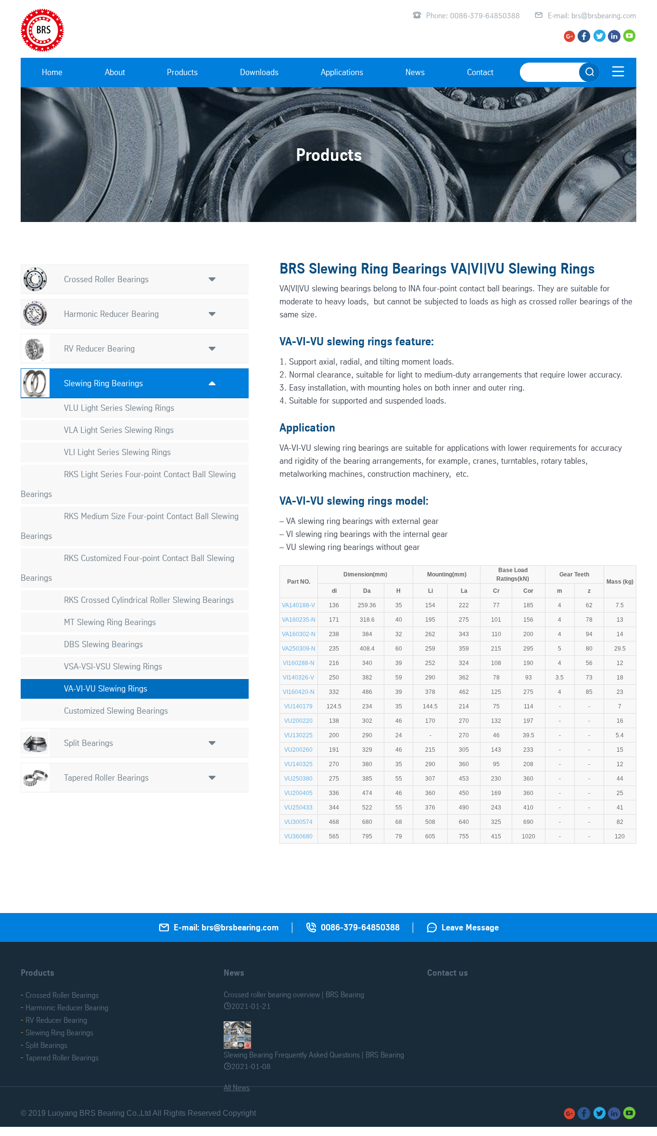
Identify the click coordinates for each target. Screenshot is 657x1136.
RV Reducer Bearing (99, 348)
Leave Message (470, 927)
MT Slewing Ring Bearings (110, 622)
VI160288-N (299, 663)
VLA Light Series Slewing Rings (119, 430)
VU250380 (298, 778)
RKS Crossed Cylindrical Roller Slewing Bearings (149, 600)
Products (182, 72)
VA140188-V (298, 605)
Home (52, 72)
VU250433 (298, 807)
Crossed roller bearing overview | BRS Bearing (294, 994)
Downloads (259, 72)
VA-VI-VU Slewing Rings (105, 688)
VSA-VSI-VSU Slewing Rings (113, 666)
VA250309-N (299, 648)
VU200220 (298, 721)
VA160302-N (299, 634)
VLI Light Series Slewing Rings (117, 452)
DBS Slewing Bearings (103, 644)
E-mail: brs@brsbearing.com (592, 15)
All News (237, 1087)
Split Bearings (88, 743)
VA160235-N (299, 619)
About (115, 72)
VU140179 (298, 706)
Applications (342, 72)
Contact (480, 72)
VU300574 (298, 822)
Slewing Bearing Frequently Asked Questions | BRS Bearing (314, 1054)
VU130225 (298, 735)
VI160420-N (299, 692)
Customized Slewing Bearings (116, 710)
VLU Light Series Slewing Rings (119, 408)
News (415, 72)
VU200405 (298, 793)
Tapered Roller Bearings (106, 777)
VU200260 (298, 749)
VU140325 (298, 764)
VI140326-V (298, 677)
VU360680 (298, 836)
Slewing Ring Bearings (103, 383)
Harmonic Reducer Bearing (111, 314)
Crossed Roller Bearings (106, 279)
